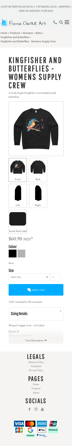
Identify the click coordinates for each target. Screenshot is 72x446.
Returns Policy (36, 362)
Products (15, 33)
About (36, 393)
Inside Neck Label (18, 231)
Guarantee (36, 366)
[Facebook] (29, 409)
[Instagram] (36, 409)
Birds (38, 33)
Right (38, 205)
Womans (28, 33)
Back (38, 179)
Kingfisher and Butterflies (15, 37)
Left (18, 205)
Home (4, 33)
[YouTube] (42, 409)
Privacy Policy (36, 370)
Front (18, 179)
